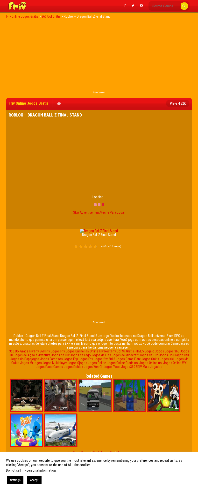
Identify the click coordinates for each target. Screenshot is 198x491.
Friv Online (91, 351)
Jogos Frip (71, 359)
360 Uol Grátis (18, 351)
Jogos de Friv (60, 355)
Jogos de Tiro (148, 355)
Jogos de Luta (101, 355)
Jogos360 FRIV (131, 367)
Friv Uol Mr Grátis (122, 351)
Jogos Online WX (175, 363)
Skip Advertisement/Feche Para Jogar (99, 212)
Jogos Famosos (51, 359)
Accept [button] (34, 480)
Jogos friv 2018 (104, 359)
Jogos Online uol (151, 363)
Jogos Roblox (73, 367)
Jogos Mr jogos (31, 363)
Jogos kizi (167, 359)
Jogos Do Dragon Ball (174, 355)
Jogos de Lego (80, 355)
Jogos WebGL (93, 367)
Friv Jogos (52, 351)
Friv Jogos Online (72, 351)
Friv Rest (105, 351)
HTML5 (139, 351)
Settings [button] (15, 480)
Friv (31, 351)
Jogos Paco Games (49, 367)
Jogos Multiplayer (54, 363)
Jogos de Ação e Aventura (32, 355)
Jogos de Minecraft (125, 355)
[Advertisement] (99, 56)
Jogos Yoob (112, 367)
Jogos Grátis (150, 359)
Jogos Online (97, 363)
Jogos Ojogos (77, 363)
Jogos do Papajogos (24, 359)
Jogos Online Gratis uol (123, 363)
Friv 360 (39, 351)
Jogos (159, 351)
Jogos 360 (172, 351)
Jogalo (149, 351)
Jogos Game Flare (128, 359)
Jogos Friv (86, 359)
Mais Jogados (152, 367)
